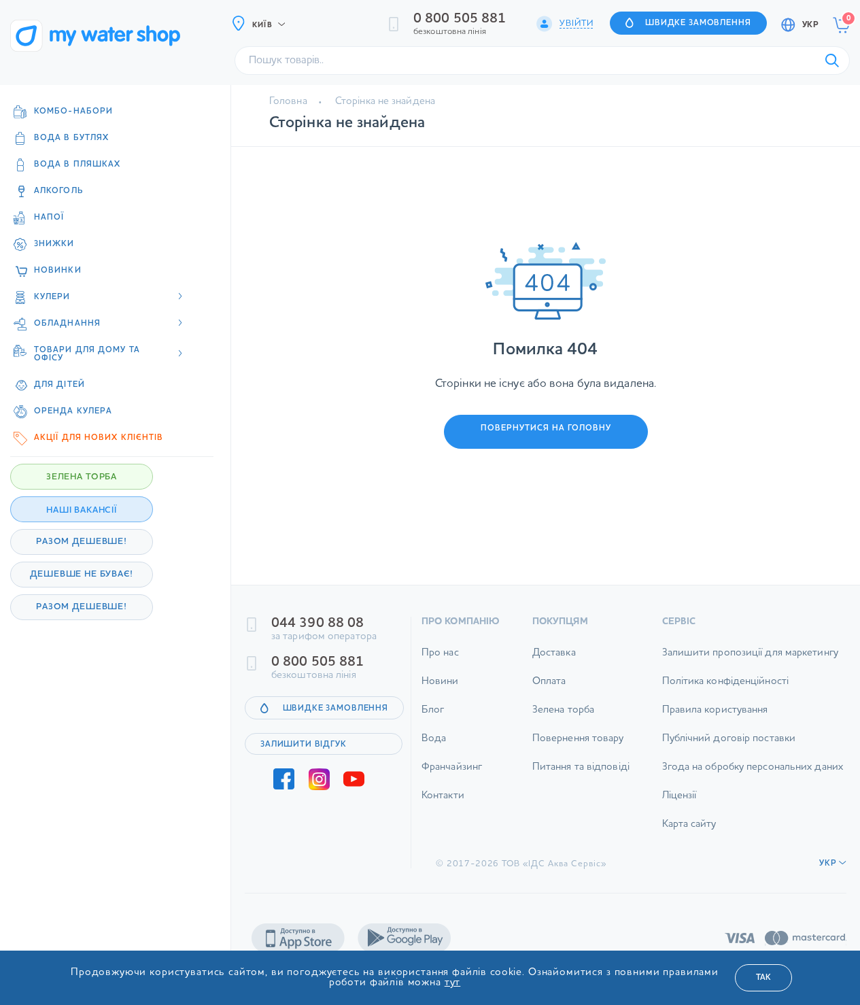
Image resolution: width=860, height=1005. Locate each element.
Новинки (58, 271)
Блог (433, 710)
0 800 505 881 (459, 19)
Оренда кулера (73, 411)
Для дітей (59, 385)
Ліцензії (679, 796)
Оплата (549, 682)
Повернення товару (578, 739)
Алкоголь (59, 191)
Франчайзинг (452, 767)
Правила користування (715, 710)
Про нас (440, 653)
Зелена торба (563, 710)
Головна (288, 102)
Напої (49, 218)
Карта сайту (689, 824)
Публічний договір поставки (729, 739)
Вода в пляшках (77, 164)
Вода (434, 739)
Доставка (554, 653)
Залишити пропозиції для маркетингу (750, 653)
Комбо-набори (73, 111)
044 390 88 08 (317, 623)
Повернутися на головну (546, 428)
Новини (440, 682)
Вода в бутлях (71, 138)
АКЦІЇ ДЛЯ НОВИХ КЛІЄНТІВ (98, 438)
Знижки (54, 244)
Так (763, 978)
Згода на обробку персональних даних (753, 767)
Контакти (443, 796)
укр (810, 25)
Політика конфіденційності (725, 682)
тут (453, 983)
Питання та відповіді (581, 767)
